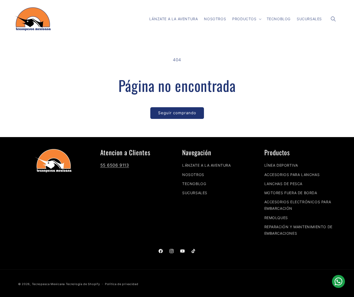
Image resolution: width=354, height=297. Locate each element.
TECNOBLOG (194, 183)
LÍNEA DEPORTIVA (281, 165)
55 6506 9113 (114, 165)
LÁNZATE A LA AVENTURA (206, 165)
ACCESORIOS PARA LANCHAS (292, 174)
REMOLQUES (276, 217)
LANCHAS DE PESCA (283, 183)
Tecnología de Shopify (83, 284)
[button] (246, 19)
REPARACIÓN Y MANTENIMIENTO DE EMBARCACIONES (298, 230)
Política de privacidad (121, 284)
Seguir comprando (177, 112)
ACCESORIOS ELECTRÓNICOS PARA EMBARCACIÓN (297, 205)
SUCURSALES (194, 193)
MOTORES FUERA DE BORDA (290, 193)
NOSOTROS (193, 174)
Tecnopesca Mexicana (48, 284)
